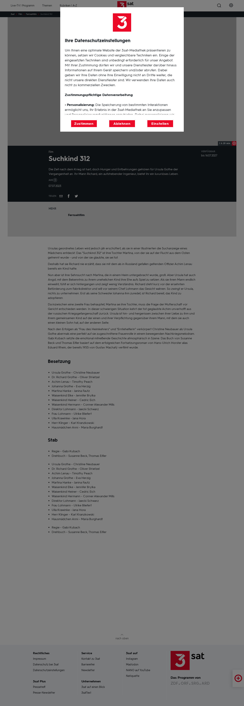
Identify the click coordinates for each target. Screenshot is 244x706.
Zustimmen (84, 124)
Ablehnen (121, 124)
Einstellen (160, 124)
